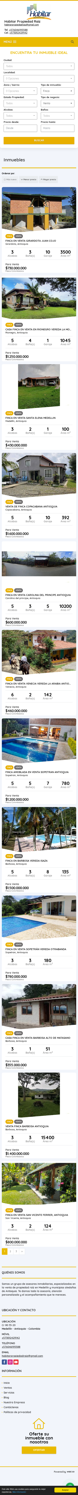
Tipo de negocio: (50, 97)
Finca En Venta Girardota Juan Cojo (30, 240)
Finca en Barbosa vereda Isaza (26, 860)
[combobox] (39, 66)
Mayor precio (49, 179)
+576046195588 (18, 29)
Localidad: (9, 72)
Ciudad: (8, 60)
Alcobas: (8, 109)
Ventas (8, 1387)
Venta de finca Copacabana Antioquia (31, 506)
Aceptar (65, 1489)
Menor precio (29, 179)
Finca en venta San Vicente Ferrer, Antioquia (36, 1215)
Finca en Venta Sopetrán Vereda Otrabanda (35, 949)
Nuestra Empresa (14, 1402)
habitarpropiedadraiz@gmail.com (21, 24)
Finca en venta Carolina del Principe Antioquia (38, 595)
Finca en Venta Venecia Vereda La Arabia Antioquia (39, 683)
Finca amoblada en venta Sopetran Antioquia (37, 772)
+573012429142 (18, 32)
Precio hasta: (48, 121)
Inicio (7, 1382)
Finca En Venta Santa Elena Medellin (30, 417)
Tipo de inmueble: (51, 84)
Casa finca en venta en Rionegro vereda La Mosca (39, 329)
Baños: (45, 109)
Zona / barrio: (12, 84)
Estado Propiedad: (14, 97)
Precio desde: (11, 121)
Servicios (9, 1392)
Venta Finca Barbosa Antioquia (27, 1126)
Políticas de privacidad (17, 1412)
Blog (6, 1397)
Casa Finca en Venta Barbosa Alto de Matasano (37, 1037)
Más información (19, 1491)
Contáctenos (11, 1407)
